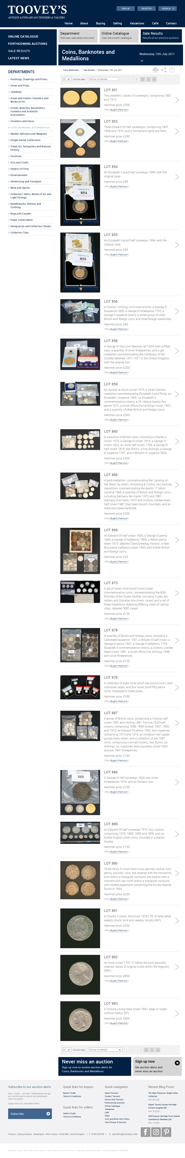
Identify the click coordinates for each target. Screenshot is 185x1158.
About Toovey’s (111, 1093)
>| (154, 79)
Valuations (137, 23)
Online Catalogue (23, 36)
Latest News (18, 58)
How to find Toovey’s (114, 1099)
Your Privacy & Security (115, 1122)
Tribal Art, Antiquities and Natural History (30, 148)
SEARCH (168, 8)
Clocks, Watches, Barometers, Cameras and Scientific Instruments (27, 111)
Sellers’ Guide (69, 1113)
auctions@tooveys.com (124, 1134)
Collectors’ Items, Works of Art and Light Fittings (30, 195)
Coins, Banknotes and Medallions (30, 127)
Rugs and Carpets (20, 213)
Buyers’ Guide (69, 1093)
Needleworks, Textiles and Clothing (25, 205)
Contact (171, 23)
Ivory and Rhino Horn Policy (117, 1119)
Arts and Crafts (19, 162)
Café (155, 23)
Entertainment (18, 175)
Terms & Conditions (72, 1096)
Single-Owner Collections (25, 140)
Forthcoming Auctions (27, 44)
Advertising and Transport (26, 181)
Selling (117, 23)
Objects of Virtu (19, 168)
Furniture (15, 156)
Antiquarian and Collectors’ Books (30, 226)
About (84, 23)
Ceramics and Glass (22, 121)
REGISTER (147, 8)
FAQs (107, 1115)
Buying (100, 23)
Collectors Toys (19, 232)
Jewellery (16, 92)
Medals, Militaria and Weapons (28, 133)
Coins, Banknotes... (71, 70)
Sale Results (19, 51)
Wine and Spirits (20, 187)
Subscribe (17, 1114)
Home (68, 23)
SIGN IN (126, 8)
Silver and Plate (19, 85)
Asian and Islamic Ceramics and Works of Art (29, 99)
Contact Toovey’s (112, 1096)
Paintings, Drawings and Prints (28, 79)
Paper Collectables (21, 220)
